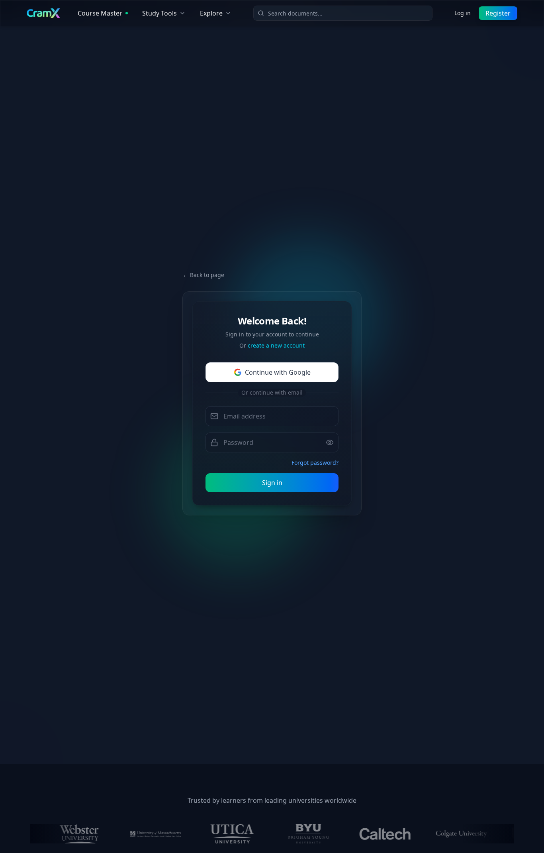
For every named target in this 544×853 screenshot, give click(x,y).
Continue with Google (278, 372)
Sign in (272, 482)
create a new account (276, 345)
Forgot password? (315, 462)
